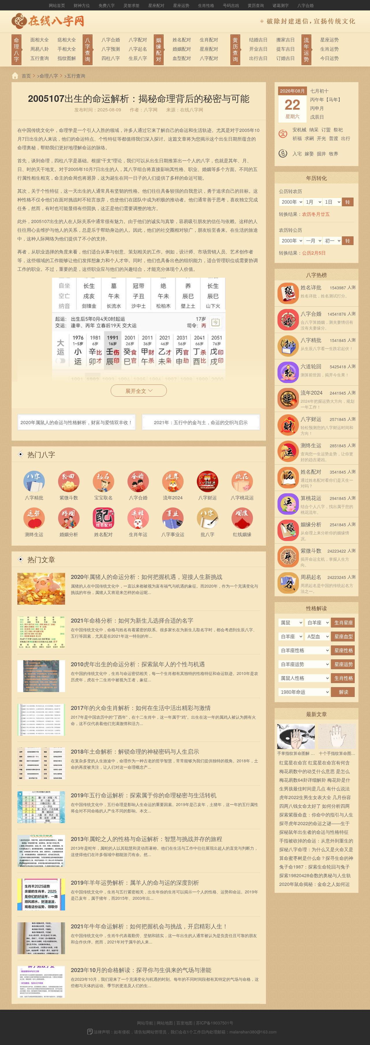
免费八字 (107, 5)
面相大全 (39, 39)
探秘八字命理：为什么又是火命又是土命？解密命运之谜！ (316, 850)
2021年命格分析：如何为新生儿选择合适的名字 (132, 620)
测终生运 (311, 445)
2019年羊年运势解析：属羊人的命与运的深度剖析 (135, 882)
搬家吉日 (285, 39)
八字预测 (110, 48)
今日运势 (329, 58)
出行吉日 (258, 58)
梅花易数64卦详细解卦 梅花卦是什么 (314, 780)
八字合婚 (305, 5)
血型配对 (182, 58)
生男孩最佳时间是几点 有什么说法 (314, 788)
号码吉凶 (231, 5)
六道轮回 (311, 366)
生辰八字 (138, 58)
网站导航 (145, 1023)
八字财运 (311, 418)
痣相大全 (67, 39)
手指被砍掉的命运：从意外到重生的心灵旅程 (316, 841)
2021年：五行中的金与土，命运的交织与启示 (201, 422)
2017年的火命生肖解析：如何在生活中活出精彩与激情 (141, 707)
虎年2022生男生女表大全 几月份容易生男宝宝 (315, 798)
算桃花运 (311, 497)
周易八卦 (39, 48)
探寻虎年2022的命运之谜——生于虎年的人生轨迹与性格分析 (314, 824)
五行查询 (39, 58)
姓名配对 (182, 39)
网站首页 (57, 5)
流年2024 (312, 392)
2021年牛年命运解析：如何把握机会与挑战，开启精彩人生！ (149, 926)
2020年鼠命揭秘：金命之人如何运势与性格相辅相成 (314, 884)
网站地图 (165, 1023)
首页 (26, 75)
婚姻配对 (182, 48)
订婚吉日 (285, 58)
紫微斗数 (311, 550)
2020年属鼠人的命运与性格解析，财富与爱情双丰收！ (77, 422)
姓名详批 (311, 287)
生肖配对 (209, 39)
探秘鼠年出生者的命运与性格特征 (314, 832)
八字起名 (138, 48)
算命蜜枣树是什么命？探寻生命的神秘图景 (316, 858)
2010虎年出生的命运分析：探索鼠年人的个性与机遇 (138, 664)
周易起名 (311, 576)
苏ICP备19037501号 (214, 1023)
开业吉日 (258, 48)
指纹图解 (67, 58)
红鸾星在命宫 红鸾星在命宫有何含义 (314, 763)
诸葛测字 (281, 5)
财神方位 (82, 5)
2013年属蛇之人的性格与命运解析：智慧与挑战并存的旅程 (146, 838)
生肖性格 (206, 5)
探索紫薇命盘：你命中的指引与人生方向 (316, 815)
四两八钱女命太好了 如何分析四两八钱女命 (314, 806)
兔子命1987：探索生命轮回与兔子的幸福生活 (314, 867)
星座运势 (181, 5)
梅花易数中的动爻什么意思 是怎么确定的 (314, 772)
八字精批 (311, 339)
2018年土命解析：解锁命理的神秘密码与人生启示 (135, 751)
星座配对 (156, 5)
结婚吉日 (258, 39)
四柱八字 (110, 58)
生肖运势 (329, 48)
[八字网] (49, 21)
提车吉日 (285, 48)
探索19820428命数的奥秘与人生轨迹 (315, 876)
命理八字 (49, 75)
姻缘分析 (311, 524)
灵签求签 (131, 5)
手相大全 (67, 48)
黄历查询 (256, 5)
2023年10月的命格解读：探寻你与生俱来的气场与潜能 (141, 970)
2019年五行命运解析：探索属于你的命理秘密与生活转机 (144, 795)
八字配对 (138, 39)
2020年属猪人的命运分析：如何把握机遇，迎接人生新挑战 (146, 576)
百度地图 (184, 1023)
